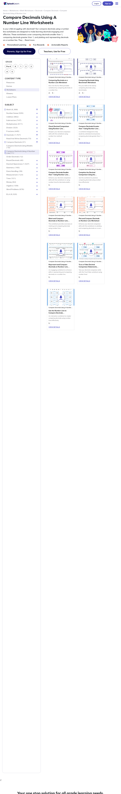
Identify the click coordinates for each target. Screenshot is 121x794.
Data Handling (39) (14, 171)
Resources (10, 82)
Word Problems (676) (15, 189)
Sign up (108, 3)
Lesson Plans (11, 97)
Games (9, 86)
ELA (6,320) (11, 194)
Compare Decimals (51, 11)
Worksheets (13, 11)
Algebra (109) (12, 186)
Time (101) (11, 178)
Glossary (9, 93)
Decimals (38, 11)
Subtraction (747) (13, 120)
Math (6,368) (12, 109)
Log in (96, 3)
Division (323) (12, 128)
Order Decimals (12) (14, 157)
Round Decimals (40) (14, 160)
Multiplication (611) (14, 124)
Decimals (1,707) (13, 135)
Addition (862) (12, 117)
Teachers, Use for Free (54, 51)
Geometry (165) (13, 168)
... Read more (29, 40)
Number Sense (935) (15, 113)
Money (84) (11, 182)
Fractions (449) (12, 131)
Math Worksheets (26, 11)
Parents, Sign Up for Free (19, 51)
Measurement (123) (14, 175)
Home (5, 11)
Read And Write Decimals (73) (18, 139)
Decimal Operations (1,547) (17, 164)
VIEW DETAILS (54, 97)
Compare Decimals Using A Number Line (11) (20, 152)
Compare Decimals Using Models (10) (19, 147)
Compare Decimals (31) (16, 142)
